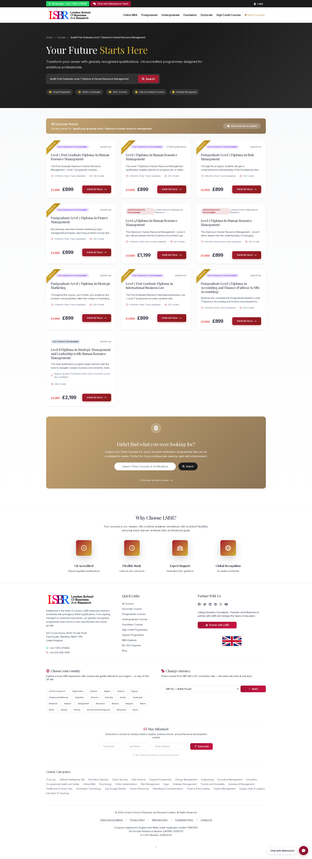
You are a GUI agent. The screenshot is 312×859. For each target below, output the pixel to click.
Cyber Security (120, 779)
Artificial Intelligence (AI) (72, 779)
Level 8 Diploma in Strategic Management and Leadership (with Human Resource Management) (80, 353)
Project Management (224, 788)
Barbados (100, 703)
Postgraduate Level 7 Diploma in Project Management (79, 220)
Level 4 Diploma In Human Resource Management (151, 222)
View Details (95, 189)
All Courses (128, 603)
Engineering (207, 779)
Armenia (94, 697)
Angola (134, 691)
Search (150, 79)
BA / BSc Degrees (131, 645)
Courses (61, 37)
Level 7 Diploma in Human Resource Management (151, 157)
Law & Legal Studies (115, 788)
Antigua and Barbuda (58, 697)
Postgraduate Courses (134, 614)
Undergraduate (170, 15)
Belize (143, 703)
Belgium (129, 703)
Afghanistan (77, 691)
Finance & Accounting (198, 788)
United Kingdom (57, 691)
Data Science (139, 779)
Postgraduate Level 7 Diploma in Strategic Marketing (81, 285)
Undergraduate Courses (135, 619)
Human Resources (139, 788)
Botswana (121, 710)
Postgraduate (149, 15)
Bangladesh (83, 703)
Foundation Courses (132, 624)
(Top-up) (51, 779)
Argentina (79, 697)
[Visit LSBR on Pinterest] (215, 604)
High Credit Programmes (135, 629)
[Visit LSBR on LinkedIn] (210, 604)
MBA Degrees (129, 640)
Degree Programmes (133, 635)
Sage (166, 784)
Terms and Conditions (111, 819)
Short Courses (256, 15)
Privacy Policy (137, 819)
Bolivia (77, 710)
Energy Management (186, 779)
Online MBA (130, 15)
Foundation (190, 15)
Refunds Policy (160, 819)
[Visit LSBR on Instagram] (220, 604)
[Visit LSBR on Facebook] (199, 604)
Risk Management (150, 784)
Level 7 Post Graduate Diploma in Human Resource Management (80, 157)
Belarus (115, 703)
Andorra (120, 691)
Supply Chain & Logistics (252, 788)
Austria (123, 697)
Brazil (135, 710)
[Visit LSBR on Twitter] (204, 604)
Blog (124, 650)
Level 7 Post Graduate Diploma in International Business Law (149, 285)
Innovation (251, 779)
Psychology (105, 784)
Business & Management (241, 784)
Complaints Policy (184, 819)
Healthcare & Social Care (59, 788)
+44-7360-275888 (69, 3)
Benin (51, 710)
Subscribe (203, 746)
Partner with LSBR (219, 625)
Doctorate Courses (132, 608)
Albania (93, 691)
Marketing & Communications (168, 788)
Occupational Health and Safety (62, 784)
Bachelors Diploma (98, 779)
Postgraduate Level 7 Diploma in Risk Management (227, 157)
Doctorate (207, 15)
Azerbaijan (138, 697)
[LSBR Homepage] (69, 15)
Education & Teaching (57, 793)
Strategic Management (185, 784)
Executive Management (230, 779)
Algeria (107, 691)
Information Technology (88, 788)
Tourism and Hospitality (212, 784)
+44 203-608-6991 (59, 652)
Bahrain (67, 703)
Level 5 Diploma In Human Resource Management (226, 222)
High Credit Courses (228, 15)
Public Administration (126, 784)
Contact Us (206, 819)
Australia (109, 697)
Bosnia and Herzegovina (98, 710)
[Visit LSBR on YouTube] (226, 604)
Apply (255, 688)
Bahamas (53, 703)
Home (49, 37)
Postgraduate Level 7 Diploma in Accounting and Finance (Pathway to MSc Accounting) (230, 287)
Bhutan (64, 710)
